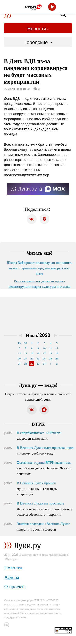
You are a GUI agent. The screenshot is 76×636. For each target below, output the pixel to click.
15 (31, 353)
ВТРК (38, 423)
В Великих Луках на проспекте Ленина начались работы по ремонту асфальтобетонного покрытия (44, 509)
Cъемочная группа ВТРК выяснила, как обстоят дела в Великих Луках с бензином (44, 468)
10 (44, 348)
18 (50, 353)
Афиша (11, 576)
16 (38, 353)
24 (44, 358)
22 (31, 358)
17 (44, 353)
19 (56, 353)
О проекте (15, 586)
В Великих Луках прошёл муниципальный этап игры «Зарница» (37, 488)
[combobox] (38, 42)
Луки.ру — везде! (38, 384)
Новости (36, 28)
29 (19, 343)
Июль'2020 (38, 334)
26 (56, 358)
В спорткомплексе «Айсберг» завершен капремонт (39, 435)
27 (19, 363)
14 (25, 353)
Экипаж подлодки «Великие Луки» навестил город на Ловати (43, 526)
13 (19, 353)
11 (50, 348)
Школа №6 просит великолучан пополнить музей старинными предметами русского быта (39, 268)
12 (56, 348)
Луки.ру (10, 617)
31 (44, 363)
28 (25, 363)
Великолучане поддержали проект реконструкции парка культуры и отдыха (39, 283)
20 (19, 358)
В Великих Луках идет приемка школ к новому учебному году (45, 450)
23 (38, 358)
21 (25, 358)
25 (50, 358)
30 (25, 343)
